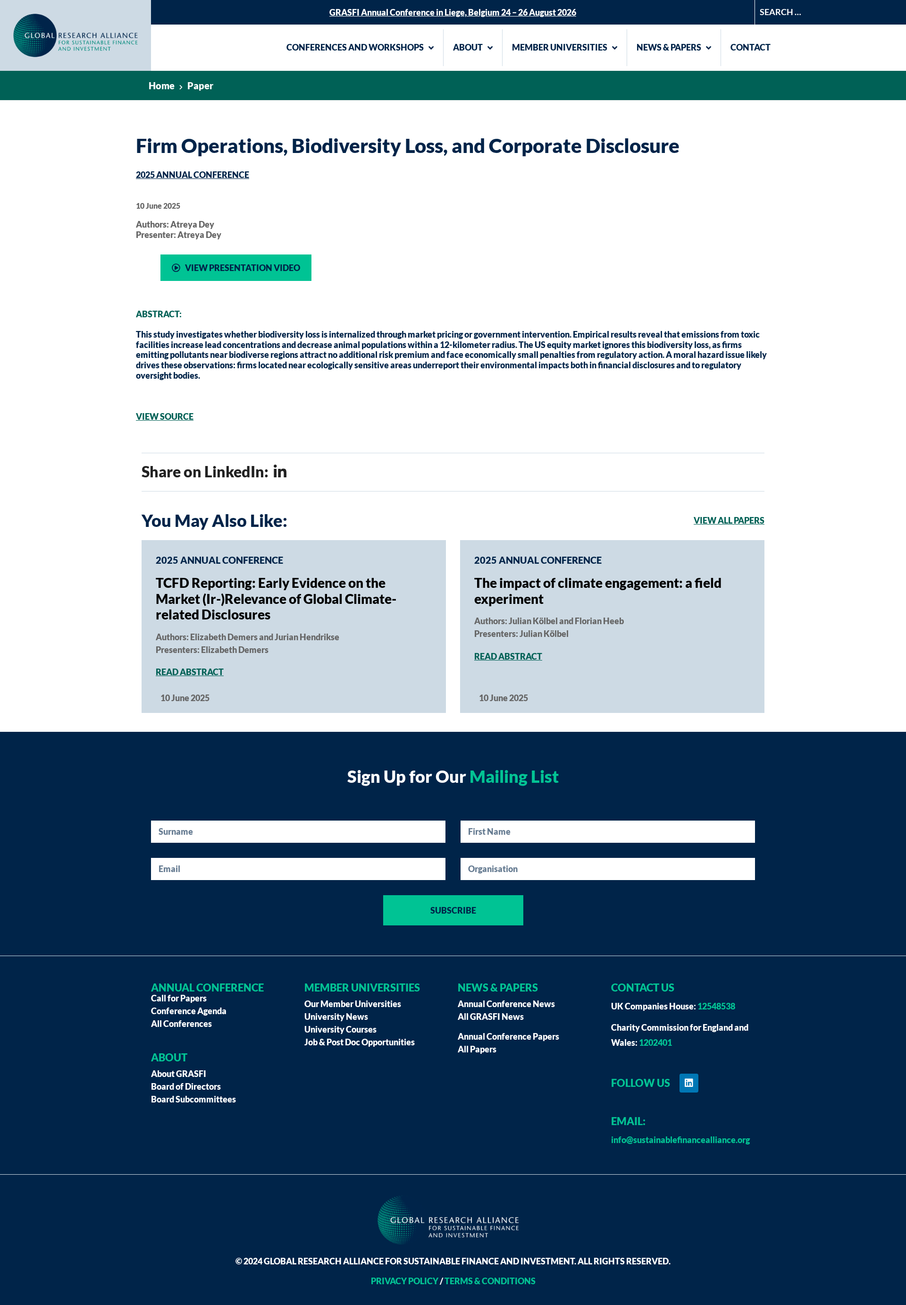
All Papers (477, 1049)
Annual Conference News (506, 1004)
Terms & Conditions (490, 1281)
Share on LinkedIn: (206, 471)
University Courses (340, 1029)
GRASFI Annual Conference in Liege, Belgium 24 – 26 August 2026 (452, 12)
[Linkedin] (689, 1083)
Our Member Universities (352, 1004)
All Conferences (181, 1023)
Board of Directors (186, 1086)
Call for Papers (179, 998)
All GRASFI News (491, 1016)
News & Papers (669, 47)
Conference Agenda (188, 1011)
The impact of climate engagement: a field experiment (597, 591)
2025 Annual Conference (192, 174)
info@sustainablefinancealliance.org (680, 1140)
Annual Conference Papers (508, 1036)
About (468, 47)
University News (336, 1016)
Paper (200, 85)
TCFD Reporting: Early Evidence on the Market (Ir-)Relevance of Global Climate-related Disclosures (276, 598)
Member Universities (559, 47)
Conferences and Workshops (355, 47)
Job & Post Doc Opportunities (359, 1042)
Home (162, 85)
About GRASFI (178, 1073)
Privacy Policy (404, 1281)
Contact (750, 47)
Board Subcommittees (193, 1099)
